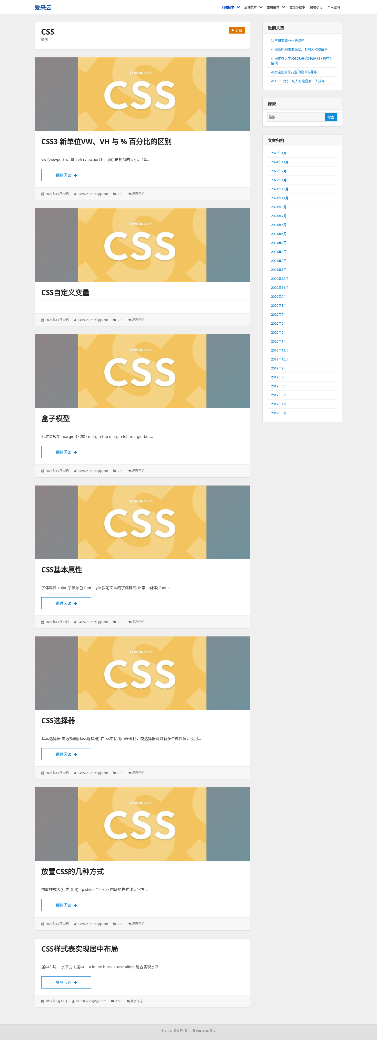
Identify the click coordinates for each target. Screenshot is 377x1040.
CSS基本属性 (61, 569)
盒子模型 (55, 418)
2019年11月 (280, 350)
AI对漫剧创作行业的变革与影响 (294, 72)
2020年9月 (279, 296)
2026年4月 (279, 153)
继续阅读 (73, 175)
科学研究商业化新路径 (287, 40)
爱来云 (43, 7)
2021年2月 (279, 260)
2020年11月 (280, 287)
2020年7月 (279, 314)
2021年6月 (279, 224)
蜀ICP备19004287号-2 (200, 1031)
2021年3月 (279, 251)
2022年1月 (279, 180)
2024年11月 (280, 162)
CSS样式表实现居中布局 (79, 949)
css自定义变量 (65, 292)
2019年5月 (279, 395)
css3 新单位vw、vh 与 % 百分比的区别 (106, 141)
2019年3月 (279, 413)
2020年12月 (280, 278)
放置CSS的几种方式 (72, 871)
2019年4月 (279, 404)
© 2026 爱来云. (173, 1031)
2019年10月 (280, 359)
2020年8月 (279, 305)
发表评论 (138, 194)
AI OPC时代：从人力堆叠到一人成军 (298, 81)
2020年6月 (279, 323)
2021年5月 (279, 233)
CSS (120, 194)
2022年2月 (279, 171)
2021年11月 (280, 197)
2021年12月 (280, 189)
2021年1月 (279, 269)
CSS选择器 (58, 720)
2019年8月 (279, 377)
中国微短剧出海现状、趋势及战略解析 (299, 49)
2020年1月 (279, 341)
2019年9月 (279, 368)
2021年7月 (279, 215)
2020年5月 (279, 332)
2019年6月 (279, 386)
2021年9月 (279, 206)
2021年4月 (279, 242)
